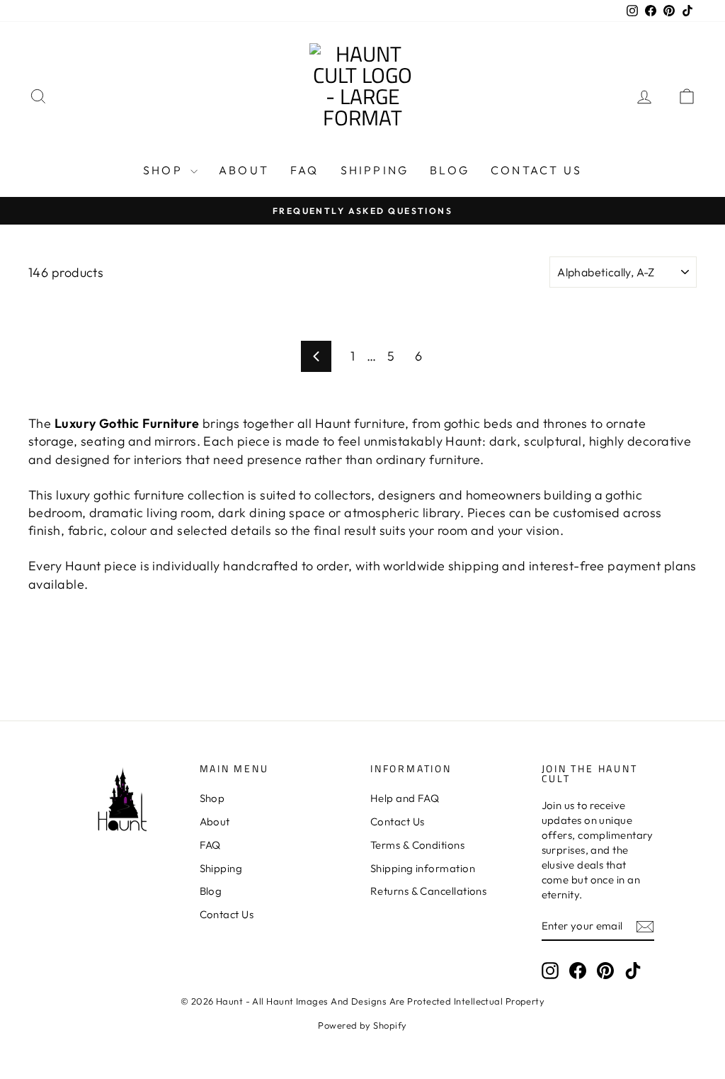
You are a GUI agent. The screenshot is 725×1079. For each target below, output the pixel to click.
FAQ (304, 170)
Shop (165, 170)
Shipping (375, 170)
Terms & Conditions (417, 845)
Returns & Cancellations (428, 891)
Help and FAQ (404, 798)
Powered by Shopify (362, 1025)
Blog (449, 170)
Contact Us (536, 170)
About (244, 170)
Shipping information (422, 868)
